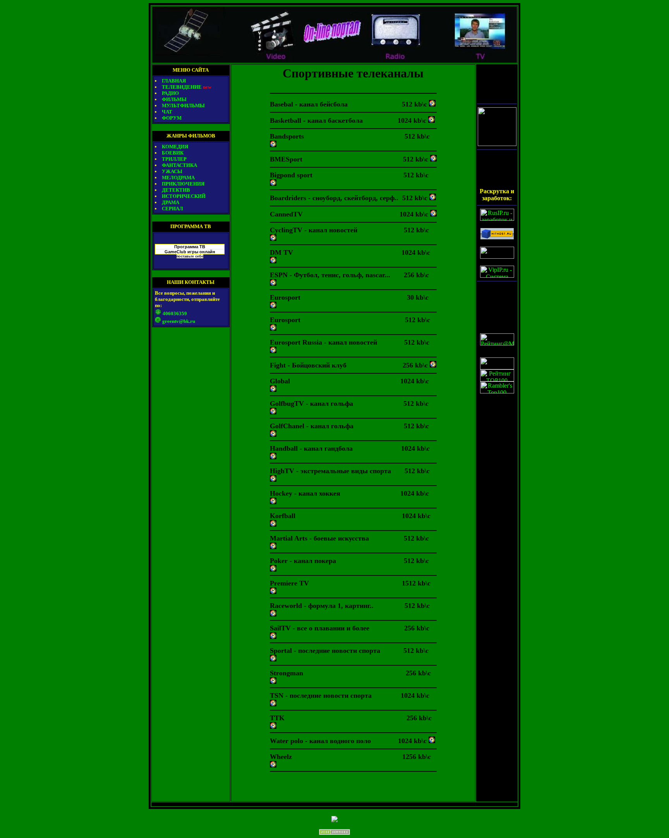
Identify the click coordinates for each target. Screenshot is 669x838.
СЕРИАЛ (172, 208)
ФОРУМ (172, 118)
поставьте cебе (190, 256)
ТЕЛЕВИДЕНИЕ (186, 87)
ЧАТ (167, 112)
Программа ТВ (189, 246)
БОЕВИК (173, 153)
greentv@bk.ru (178, 321)
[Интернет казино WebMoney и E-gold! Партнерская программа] (497, 144)
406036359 (175, 313)
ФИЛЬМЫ (174, 99)
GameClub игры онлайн (190, 251)
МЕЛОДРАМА (178, 177)
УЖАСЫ (172, 171)
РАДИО (170, 93)
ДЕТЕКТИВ (176, 190)
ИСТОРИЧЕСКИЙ (184, 196)
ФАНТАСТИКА (179, 165)
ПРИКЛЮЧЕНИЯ (183, 184)
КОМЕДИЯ (175, 146)
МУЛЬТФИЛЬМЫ (183, 105)
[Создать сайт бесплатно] (334, 832)
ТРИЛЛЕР (174, 159)
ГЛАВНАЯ (174, 81)
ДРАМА (170, 202)
